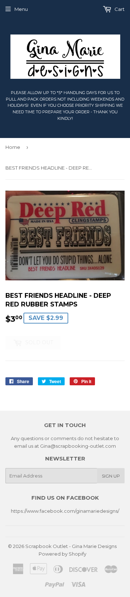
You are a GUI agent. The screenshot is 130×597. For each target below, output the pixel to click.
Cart (119, 9)
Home (12, 147)
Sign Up (111, 476)
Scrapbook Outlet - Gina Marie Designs (71, 546)
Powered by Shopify (62, 554)
